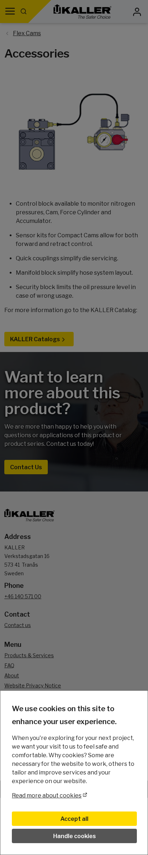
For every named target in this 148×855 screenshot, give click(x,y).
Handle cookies (74, 836)
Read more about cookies (47, 795)
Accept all (74, 818)
